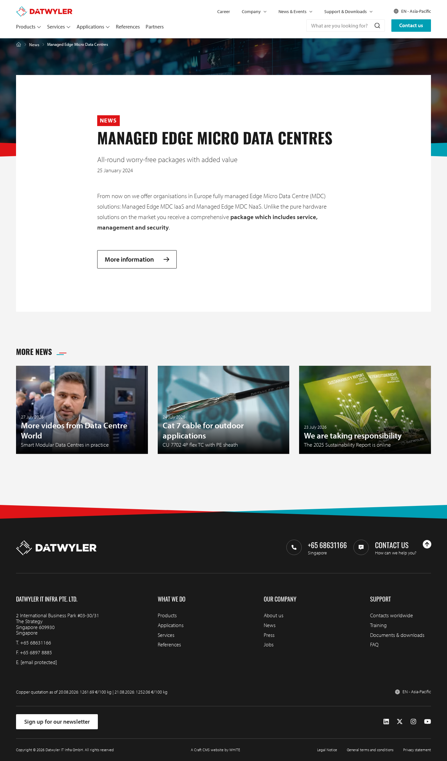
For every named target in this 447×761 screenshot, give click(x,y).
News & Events (292, 11)
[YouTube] (427, 722)
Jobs (269, 644)
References (128, 26)
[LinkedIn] (386, 722)
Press (269, 635)
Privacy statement (417, 749)
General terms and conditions (370, 749)
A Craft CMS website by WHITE (215, 749)
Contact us (411, 25)
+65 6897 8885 (36, 652)
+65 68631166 (35, 642)
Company (251, 11)
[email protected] (39, 662)
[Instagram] (413, 722)
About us (273, 615)
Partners (155, 26)
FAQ (374, 644)
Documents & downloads (397, 635)
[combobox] (345, 25)
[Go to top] (427, 544)
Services (56, 26)
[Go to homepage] (44, 9)
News (34, 45)
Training (378, 625)
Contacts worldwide (391, 615)
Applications (90, 26)
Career (223, 11)
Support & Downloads (345, 11)
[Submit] (376, 25)
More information (129, 259)
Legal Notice (327, 749)
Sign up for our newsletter (57, 721)
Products (25, 26)
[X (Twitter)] (400, 722)
